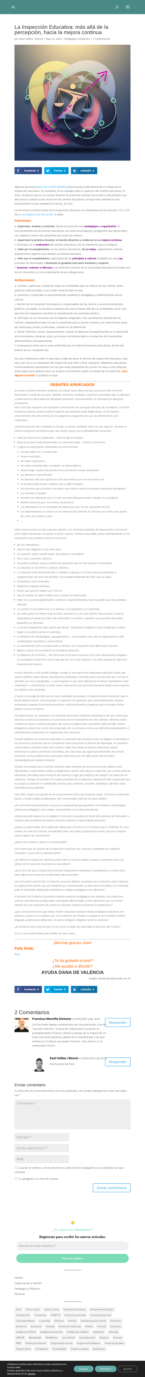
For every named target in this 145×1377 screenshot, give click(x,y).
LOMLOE (20, 1337)
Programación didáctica (88, 1343)
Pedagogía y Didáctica (77, 38)
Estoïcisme (21, 1326)
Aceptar (83, 1368)
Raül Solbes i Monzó (31, 38)
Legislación (98, 1331)
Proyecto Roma (23, 1348)
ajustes (31, 1373)
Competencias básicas (74, 1309)
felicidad (50, 1326)
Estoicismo (116, 1320)
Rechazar (105, 1368)
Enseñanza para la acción (93, 1320)
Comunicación (23, 1315)
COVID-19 (55, 1315)
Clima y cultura (51, 1309)
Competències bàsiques (102, 1309)
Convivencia (40, 1315)
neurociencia (68, 1337)
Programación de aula (61, 1343)
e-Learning (44, 1320)
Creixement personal (100, 1315)
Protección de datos (114, 1343)
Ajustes (127, 1368)
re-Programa (41, 1348)
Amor (18, 1309)
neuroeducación (87, 1337)
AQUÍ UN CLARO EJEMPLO (52, 186)
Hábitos (89, 1326)
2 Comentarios (101, 38)
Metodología (35, 1337)
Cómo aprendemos (25, 1320)
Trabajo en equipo (79, 1348)
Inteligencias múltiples (78, 1331)
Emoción (72, 1320)
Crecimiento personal (75, 1315)
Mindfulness (52, 1337)
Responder (118, 1022)
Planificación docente (35, 1343)
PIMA (18, 1343)
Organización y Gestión (28, 1283)
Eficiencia (59, 1320)
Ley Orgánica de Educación (37, 214)
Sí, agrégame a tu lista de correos (38, 1178)
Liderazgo (113, 1331)
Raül (17, 954)
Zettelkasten (99, 1348)
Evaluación (36, 1326)
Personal (19, 1294)
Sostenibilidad (59, 1348)
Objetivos (104, 1337)
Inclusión (101, 1326)
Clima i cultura (33, 1309)
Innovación (115, 1326)
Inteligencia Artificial (26, 1331)
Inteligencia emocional (51, 1331)
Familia (18, 1277)
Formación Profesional (70, 1326)
